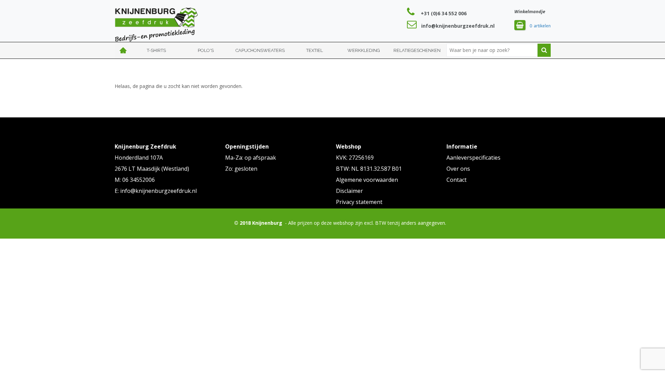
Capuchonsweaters (260, 50)
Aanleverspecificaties (473, 157)
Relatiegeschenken (417, 50)
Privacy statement (359, 202)
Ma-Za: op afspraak (250, 157)
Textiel (314, 50)
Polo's (206, 50)
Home (123, 50)
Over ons (458, 168)
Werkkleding (363, 50)
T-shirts (156, 50)
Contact (456, 180)
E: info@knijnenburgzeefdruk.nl (156, 191)
